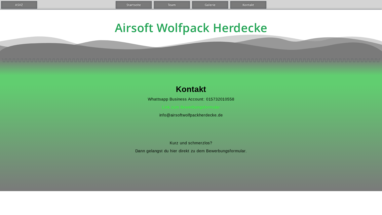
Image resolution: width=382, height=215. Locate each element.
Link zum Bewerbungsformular (191, 107)
